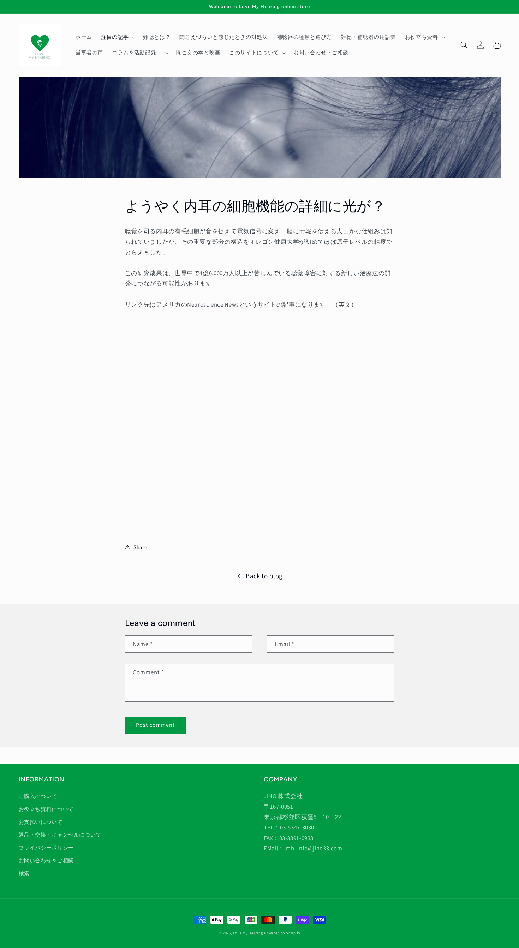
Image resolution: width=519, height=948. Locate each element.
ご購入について (38, 796)
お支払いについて (41, 822)
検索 (24, 873)
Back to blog (264, 576)
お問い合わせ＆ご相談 (46, 860)
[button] (117, 37)
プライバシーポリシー (46, 847)
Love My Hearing (248, 932)
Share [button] (140, 547)
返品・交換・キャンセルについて (60, 834)
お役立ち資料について (46, 809)
